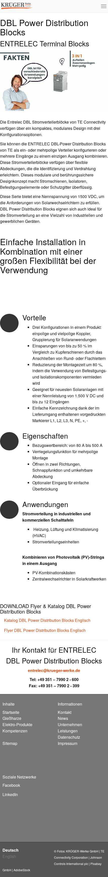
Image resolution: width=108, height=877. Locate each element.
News (63, 718)
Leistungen (68, 731)
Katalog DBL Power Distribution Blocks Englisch (46, 620)
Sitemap (10, 743)
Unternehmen (70, 724)
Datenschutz (69, 737)
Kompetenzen (15, 731)
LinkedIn (10, 794)
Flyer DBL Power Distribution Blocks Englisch (44, 630)
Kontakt (64, 712)
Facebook (11, 785)
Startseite (11, 712)
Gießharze (12, 718)
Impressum (67, 743)
